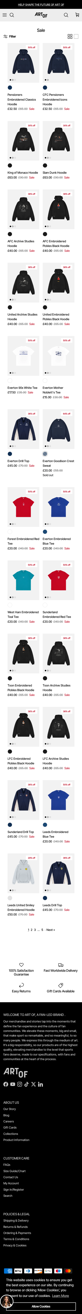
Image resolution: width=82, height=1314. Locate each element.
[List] (76, 36)
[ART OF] (41, 15)
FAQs (6, 1164)
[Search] (14, 15)
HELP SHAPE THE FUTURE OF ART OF (41, 4)
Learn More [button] (60, 1296)
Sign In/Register (13, 1189)
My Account (11, 1183)
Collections (10, 1133)
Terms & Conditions (16, 1239)
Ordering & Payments (17, 1233)
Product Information (16, 1140)
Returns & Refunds (15, 1227)
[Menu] (4, 15)
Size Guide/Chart (14, 1171)
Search (7, 1195)
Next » (50, 930)
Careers (8, 1121)
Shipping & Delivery (16, 1220)
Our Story (9, 1109)
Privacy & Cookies (14, 1245)
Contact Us (10, 1177)
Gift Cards (10, 1127)
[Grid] (70, 36)
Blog (6, 1115)
